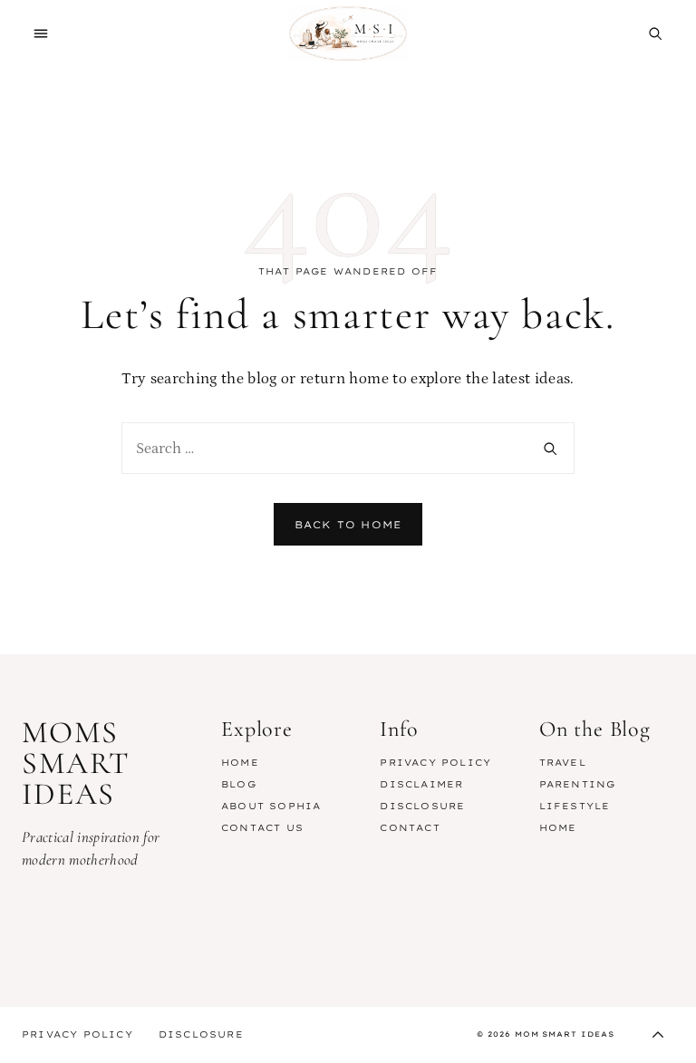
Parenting (577, 784)
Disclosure (422, 806)
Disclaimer (421, 784)
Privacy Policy (435, 762)
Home (240, 762)
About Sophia (271, 806)
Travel (562, 762)
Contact (410, 828)
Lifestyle (575, 806)
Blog (238, 784)
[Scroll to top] (658, 1035)
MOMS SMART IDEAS (348, 33)
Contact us (262, 828)
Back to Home (348, 524)
